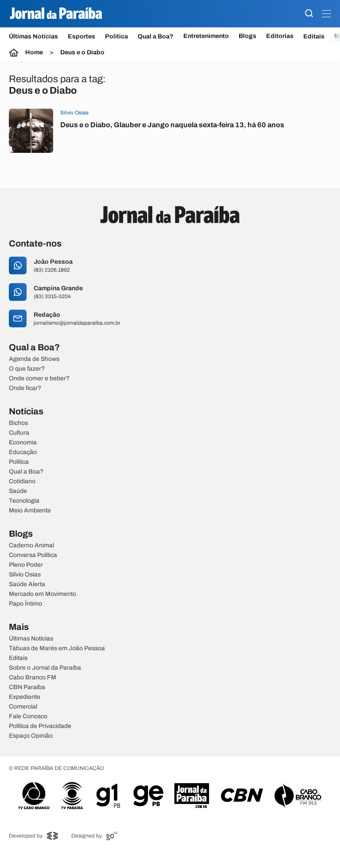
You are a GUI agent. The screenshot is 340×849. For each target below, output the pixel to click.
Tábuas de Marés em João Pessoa (57, 648)
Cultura (19, 433)
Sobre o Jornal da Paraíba (45, 668)
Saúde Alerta (27, 584)
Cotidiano (22, 481)
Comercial (23, 707)
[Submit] (309, 14)
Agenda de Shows (34, 359)
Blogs (247, 36)
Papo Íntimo (25, 604)
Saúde (18, 491)
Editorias (280, 36)
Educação (23, 452)
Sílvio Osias (25, 575)
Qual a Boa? (156, 36)
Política (116, 36)
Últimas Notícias (33, 36)
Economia (23, 443)
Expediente (24, 697)
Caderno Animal (31, 545)
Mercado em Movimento (42, 594)
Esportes (81, 36)
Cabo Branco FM (32, 678)
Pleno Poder (26, 565)
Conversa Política (33, 555)
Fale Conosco (28, 716)
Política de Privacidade (40, 726)
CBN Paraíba (27, 687)
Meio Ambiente (30, 511)
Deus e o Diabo (82, 52)
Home (34, 52)
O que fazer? (27, 369)
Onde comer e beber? (39, 378)
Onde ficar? (25, 388)
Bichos (18, 423)
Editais (314, 36)
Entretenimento (206, 36)
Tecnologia (24, 501)
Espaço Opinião (31, 736)
